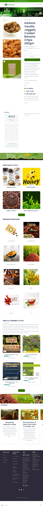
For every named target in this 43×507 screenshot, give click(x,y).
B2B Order (4, 462)
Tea (31, 313)
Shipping (30, 48)
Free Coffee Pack (30, 241)
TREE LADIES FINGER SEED (31, 354)
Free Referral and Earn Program (16, 475)
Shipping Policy (15, 463)
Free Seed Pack (11, 241)
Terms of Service (16, 456)
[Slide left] (19, 448)
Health (31, 288)
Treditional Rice (31, 264)
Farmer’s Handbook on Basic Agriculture (31, 378)
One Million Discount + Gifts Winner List (11, 383)
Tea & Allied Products (31, 210)
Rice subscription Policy (16, 479)
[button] (2, 4)
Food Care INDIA (19, 497)
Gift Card (11, 313)
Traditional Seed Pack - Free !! (11, 354)
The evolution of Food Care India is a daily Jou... (29, 424)
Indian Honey (30, 187)
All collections (5, 459)
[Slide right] (24, 448)
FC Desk (4, 454)
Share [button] (26, 102)
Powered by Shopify (25, 497)
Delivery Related (16, 482)
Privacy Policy (15, 458)
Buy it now (32, 59)
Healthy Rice (11, 187)
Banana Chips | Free (11, 264)
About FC (4, 457)
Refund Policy (15, 461)
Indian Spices (11, 288)
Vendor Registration (15, 467)
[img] (6, 356)
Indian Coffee (10, 210)
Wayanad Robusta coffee (9, 423)
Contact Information (15, 471)
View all (21, 214)
